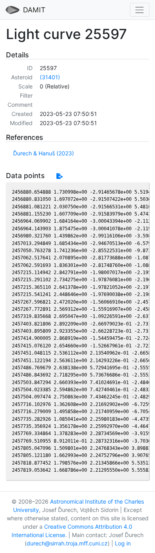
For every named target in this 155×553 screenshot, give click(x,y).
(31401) (50, 77)
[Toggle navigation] (139, 10)
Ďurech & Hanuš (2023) (43, 153)
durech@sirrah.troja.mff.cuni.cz (67, 543)
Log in (123, 543)
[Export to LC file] (59, 176)
